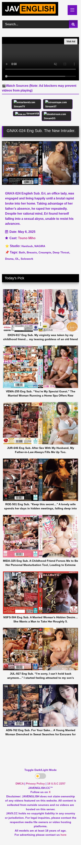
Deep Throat (61, 252)
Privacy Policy (35, 783)
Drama (9, 258)
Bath (22, 252)
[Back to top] (68, 833)
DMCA (20, 783)
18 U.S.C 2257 (56, 783)
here (63, 834)
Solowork (27, 258)
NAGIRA (39, 246)
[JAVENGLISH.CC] (33, 9)
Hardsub (27, 246)
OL (17, 258)
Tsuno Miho (27, 238)
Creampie (45, 252)
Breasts (32, 252)
